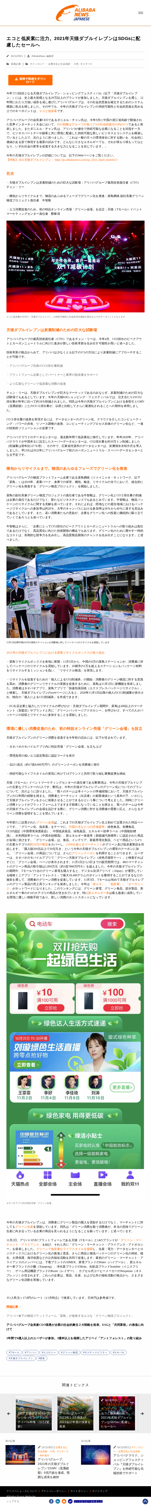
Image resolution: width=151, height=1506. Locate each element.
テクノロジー (37, 64)
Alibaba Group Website (21, 1496)
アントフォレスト (45, 875)
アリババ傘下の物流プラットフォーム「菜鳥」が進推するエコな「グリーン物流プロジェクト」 (70, 1315)
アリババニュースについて (21, 1491)
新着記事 (16, 64)
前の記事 (10, 1441)
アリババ (31, 1352)
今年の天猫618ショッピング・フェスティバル (78, 397)
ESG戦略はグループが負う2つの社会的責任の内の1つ (92, 124)
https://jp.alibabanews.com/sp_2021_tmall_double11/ (86, 159)
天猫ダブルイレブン (21, 1358)
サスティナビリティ (96, 1352)
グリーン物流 (70, 1352)
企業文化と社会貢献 (59, 64)
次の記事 (86, 1441)
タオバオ (119, 1352)
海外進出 (74, 1409)
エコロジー (49, 1352)
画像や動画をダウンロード (32, 80)
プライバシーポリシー (54, 1491)
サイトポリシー (79, 1491)
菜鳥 (42, 1358)
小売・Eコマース (83, 64)
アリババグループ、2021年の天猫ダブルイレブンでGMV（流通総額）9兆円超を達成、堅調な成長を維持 (54, 1468)
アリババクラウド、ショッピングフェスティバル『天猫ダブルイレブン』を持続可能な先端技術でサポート (128, 1464)
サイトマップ (100, 1491)
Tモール (15, 1352)
